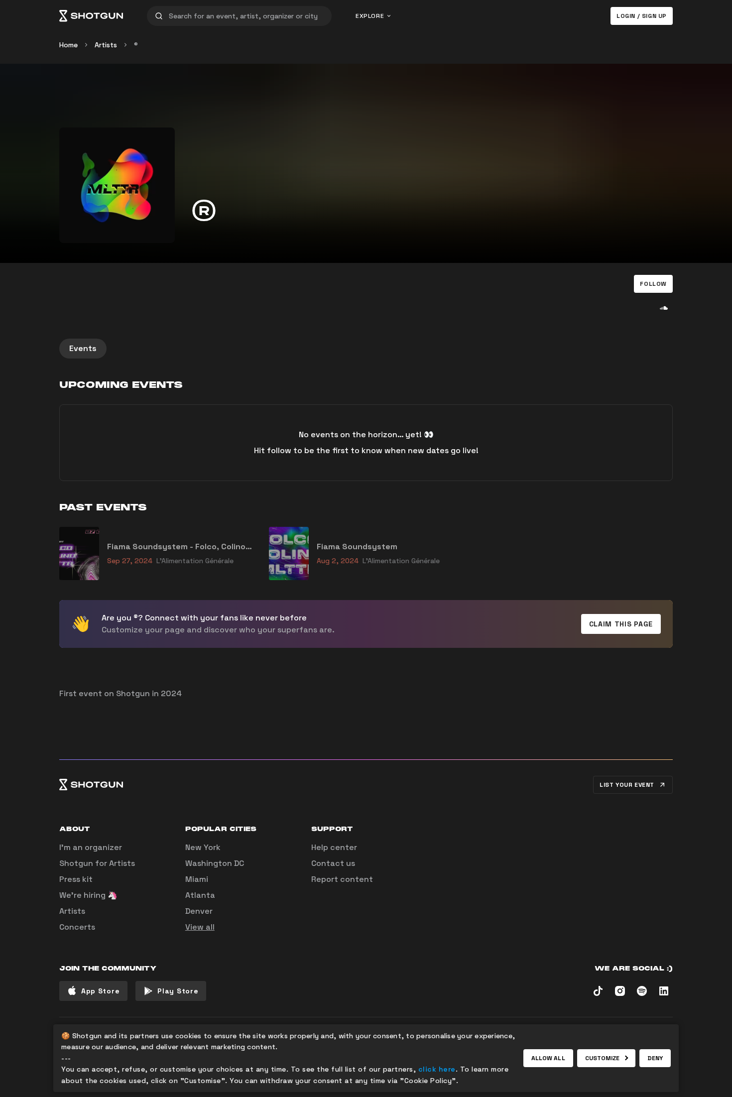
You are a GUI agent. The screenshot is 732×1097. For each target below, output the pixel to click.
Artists (106, 44)
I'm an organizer (90, 847)
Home (68, 44)
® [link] (136, 44)
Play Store (177, 990)
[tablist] (366, 349)
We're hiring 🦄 (88, 895)
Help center (334, 847)
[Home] (91, 16)
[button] (653, 284)
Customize (602, 1058)
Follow (653, 284)
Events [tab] (83, 348)
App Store (100, 990)
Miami (196, 879)
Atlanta (200, 895)
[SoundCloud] (664, 308)
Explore (370, 16)
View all (200, 927)
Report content (342, 879)
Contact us (333, 863)
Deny (655, 1058)
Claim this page (621, 623)
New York (203, 847)
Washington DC (214, 863)
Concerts (77, 927)
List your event (627, 785)
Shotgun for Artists (97, 863)
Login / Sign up (641, 16)
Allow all (548, 1058)
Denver (199, 911)
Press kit (76, 879)
